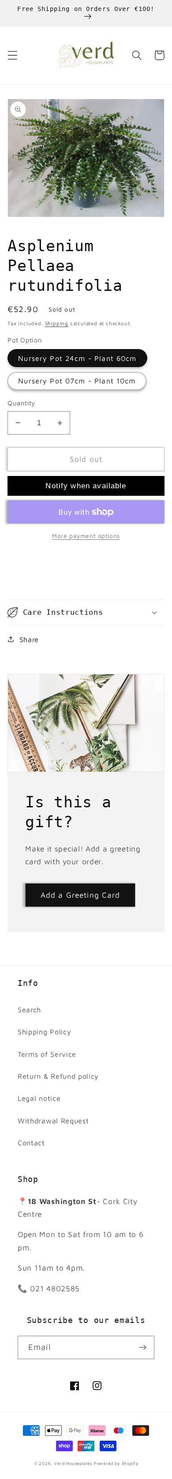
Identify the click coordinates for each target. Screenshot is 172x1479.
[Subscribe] (142, 1348)
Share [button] (29, 639)
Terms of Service (47, 1054)
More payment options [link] (86, 535)
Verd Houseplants (73, 1463)
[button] (12, 55)
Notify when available (85, 485)
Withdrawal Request (53, 1120)
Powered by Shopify (116, 1463)
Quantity (21, 403)
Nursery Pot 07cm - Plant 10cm (76, 380)
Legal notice (39, 1098)
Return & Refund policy (58, 1076)
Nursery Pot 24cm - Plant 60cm (77, 358)
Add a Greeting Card (80, 894)
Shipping (56, 323)
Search (29, 1009)
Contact (31, 1142)
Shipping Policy (44, 1031)
